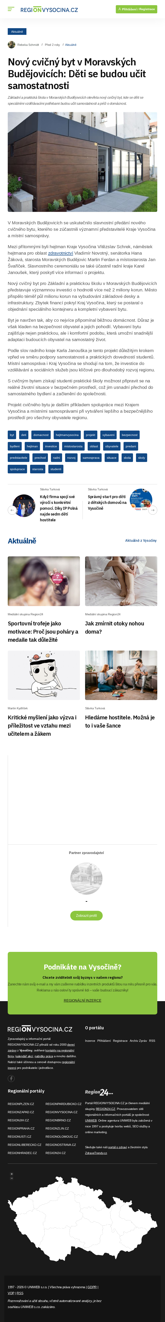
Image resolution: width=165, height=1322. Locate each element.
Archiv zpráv (138, 1040)
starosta (37, 469)
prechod (40, 457)
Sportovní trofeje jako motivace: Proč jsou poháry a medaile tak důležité (43, 631)
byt (12, 435)
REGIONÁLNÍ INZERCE (82, 1000)
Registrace (147, 9)
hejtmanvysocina (67, 435)
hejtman (32, 446)
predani (131, 446)
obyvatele (111, 446)
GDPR (92, 1287)
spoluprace (17, 469)
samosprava (91, 457)
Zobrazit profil (86, 915)
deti (23, 435)
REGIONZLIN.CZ (57, 1128)
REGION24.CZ (56, 1153)
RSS (152, 1040)
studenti (55, 469)
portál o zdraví (117, 1147)
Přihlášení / (129, 9)
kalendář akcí (24, 1056)
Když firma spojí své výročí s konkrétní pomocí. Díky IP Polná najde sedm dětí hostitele (59, 508)
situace (111, 457)
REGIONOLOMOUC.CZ (62, 1136)
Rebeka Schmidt (28, 44)
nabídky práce (44, 1056)
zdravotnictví (60, 253)
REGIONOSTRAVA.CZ (61, 1145)
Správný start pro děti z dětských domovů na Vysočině (107, 502)
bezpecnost (130, 435)
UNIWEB (90, 1120)
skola (127, 457)
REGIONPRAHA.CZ (21, 1128)
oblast (94, 446)
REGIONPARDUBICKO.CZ (64, 1104)
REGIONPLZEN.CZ (21, 1104)
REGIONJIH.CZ (18, 1120)
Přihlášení (104, 1040)
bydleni (15, 446)
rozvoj (71, 457)
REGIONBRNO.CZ (58, 1120)
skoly (141, 457)
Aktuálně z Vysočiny (141, 540)
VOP (11, 1293)
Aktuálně (17, 31)
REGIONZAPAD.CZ (21, 1112)
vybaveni (108, 435)
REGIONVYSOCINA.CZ (62, 1112)
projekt (90, 435)
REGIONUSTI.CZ (19, 1136)
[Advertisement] (56, 796)
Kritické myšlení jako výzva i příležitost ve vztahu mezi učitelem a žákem (42, 725)
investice (51, 446)
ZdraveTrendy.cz (96, 1153)
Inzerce (90, 1040)
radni (56, 457)
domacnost (41, 435)
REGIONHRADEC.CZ (22, 1153)
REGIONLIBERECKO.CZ (24, 1145)
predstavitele (18, 457)
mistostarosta (73, 446)
